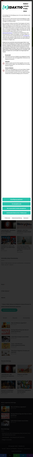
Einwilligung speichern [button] (16, 199)
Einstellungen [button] (26, 35)
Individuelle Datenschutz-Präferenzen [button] (17, 212)
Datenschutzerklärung (7, 32)
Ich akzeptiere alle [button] (16, 204)
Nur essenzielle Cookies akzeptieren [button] (16, 208)
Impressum (26, 218)
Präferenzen (7, 218)
